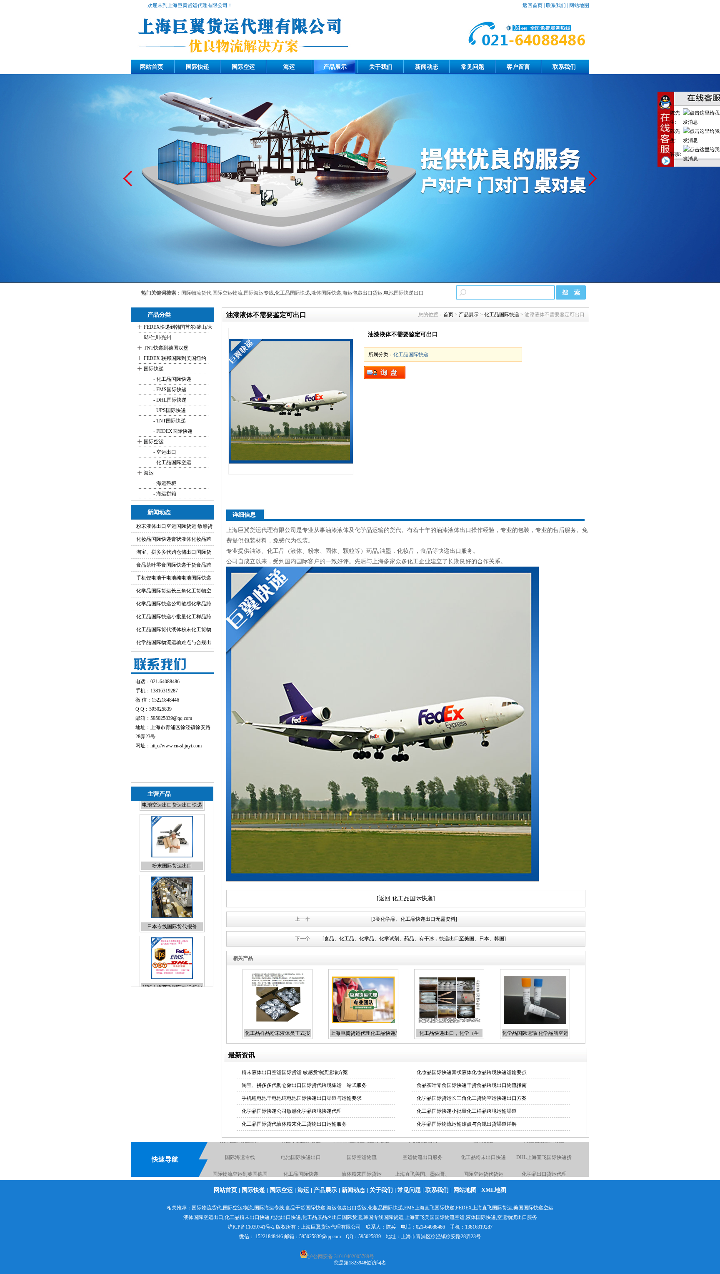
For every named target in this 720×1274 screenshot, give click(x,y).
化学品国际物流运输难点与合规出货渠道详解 (467, 1124)
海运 (289, 67)
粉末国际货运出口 (172, 814)
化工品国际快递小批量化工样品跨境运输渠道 (467, 1111)
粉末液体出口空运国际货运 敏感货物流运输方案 (295, 1072)
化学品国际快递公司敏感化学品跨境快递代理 (292, 1111)
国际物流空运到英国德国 (300, 1160)
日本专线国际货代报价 (172, 874)
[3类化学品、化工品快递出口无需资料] (414, 919)
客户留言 (518, 67)
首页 (448, 314)
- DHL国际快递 (169, 400)
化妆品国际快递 (544, 1176)
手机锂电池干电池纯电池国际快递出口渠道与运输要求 (302, 1098)
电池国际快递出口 (404, 293)
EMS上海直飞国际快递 (429, 1208)
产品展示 (335, 67)
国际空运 (243, 67)
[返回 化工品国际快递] (406, 898)
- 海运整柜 (164, 483)
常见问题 (472, 67)
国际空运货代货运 (544, 1160)
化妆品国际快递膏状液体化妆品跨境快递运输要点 (472, 1072)
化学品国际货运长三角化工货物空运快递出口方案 (472, 1098)
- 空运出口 (164, 452)
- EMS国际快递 (169, 389)
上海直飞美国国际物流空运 (435, 1217)
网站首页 (151, 67)
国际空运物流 (227, 293)
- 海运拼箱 (164, 494)
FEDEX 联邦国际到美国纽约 (175, 358)
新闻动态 (426, 67)
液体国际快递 (326, 293)
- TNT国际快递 (169, 421)
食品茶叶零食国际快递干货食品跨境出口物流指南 (472, 1085)
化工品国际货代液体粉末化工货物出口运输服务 (294, 1124)
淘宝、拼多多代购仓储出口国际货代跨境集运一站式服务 (304, 1085)
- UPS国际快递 (169, 410)
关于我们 (380, 67)
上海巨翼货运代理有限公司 (331, 1227)
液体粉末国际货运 (422, 1160)
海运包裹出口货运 (362, 293)
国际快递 (197, 67)
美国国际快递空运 (533, 1208)
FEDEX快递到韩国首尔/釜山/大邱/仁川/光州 (178, 332)
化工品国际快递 (292, 293)
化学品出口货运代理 (240, 1176)
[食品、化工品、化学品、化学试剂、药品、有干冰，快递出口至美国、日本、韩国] (414, 939)
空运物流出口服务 (483, 1143)
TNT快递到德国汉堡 (166, 348)
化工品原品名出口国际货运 (332, 1217)
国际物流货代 (196, 293)
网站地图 (579, 5)
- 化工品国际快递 (171, 379)
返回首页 (532, 5)
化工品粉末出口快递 (544, 1143)
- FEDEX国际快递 (172, 431)
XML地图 (493, 1190)
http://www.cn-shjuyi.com (176, 746)
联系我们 (556, 5)
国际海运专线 (259, 293)
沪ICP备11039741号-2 (251, 1227)
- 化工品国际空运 (171, 462)
